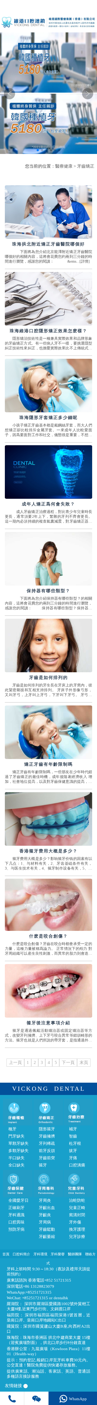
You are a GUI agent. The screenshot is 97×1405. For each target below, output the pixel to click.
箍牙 (43, 1165)
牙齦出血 (47, 1208)
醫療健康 (63, 166)
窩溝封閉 (77, 1215)
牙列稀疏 (47, 1143)
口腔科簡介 (21, 1254)
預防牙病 (16, 1229)
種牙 (12, 1129)
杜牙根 (75, 1143)
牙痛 (73, 1158)
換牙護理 (77, 1229)
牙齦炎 (45, 1215)
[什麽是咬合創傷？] (48, 905)
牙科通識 (16, 1215)
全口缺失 (16, 1165)
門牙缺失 (16, 1136)
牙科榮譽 (58, 1254)
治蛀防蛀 (77, 1200)
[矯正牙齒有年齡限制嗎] (48, 732)
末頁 (83, 1062)
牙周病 (45, 1222)
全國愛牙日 (18, 1200)
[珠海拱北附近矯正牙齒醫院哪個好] (48, 212)
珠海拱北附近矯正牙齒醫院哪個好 (48, 244)
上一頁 (15, 1062)
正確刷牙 (16, 1208)
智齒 (73, 1136)
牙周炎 (45, 1200)
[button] (38, 150)
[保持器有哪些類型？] (48, 559)
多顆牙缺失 (18, 1151)
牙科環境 (40, 1254)
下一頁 (68, 1062)
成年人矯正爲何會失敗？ (48, 504)
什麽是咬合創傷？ (48, 936)
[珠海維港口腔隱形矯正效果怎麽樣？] (48, 299)
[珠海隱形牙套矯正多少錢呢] (48, 385)
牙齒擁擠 (47, 1136)
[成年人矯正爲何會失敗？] (48, 472)
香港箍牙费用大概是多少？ (48, 851)
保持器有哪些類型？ (48, 590)
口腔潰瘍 (77, 1165)
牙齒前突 (47, 1158)
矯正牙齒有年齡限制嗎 (48, 764)
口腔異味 (16, 1222)
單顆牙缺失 (18, 1143)
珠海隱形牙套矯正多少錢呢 (48, 417)
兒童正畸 (77, 1208)
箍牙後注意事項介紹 (48, 1023)
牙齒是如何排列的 (48, 677)
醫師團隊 (75, 1254)
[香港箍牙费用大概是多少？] (48, 819)
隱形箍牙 (47, 1129)
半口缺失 (16, 1158)
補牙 (73, 1129)
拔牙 (73, 1151)
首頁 (5, 1254)
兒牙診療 (77, 1236)
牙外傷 (75, 1222)
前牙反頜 (47, 1151)
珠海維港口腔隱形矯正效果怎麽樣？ (48, 330)
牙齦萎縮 (47, 1236)
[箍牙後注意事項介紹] (48, 991)
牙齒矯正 (85, 166)
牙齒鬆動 (47, 1229)
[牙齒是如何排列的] (48, 645)
